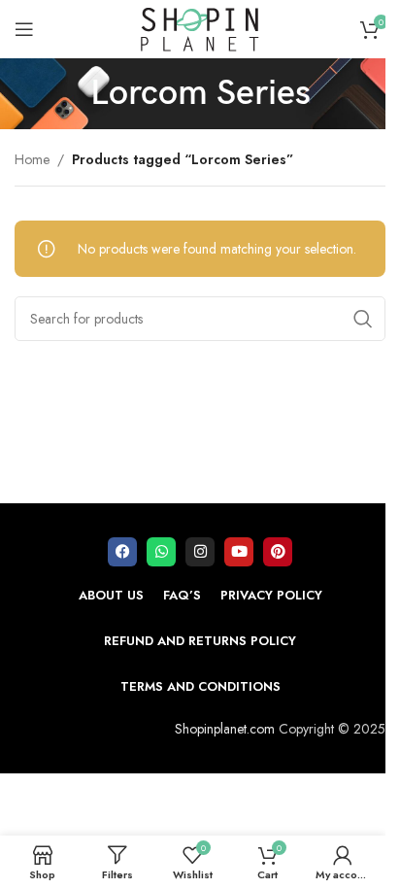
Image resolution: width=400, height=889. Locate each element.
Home (32, 159)
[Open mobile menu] (24, 29)
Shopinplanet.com (225, 728)
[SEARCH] (363, 318)
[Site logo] (200, 27)
